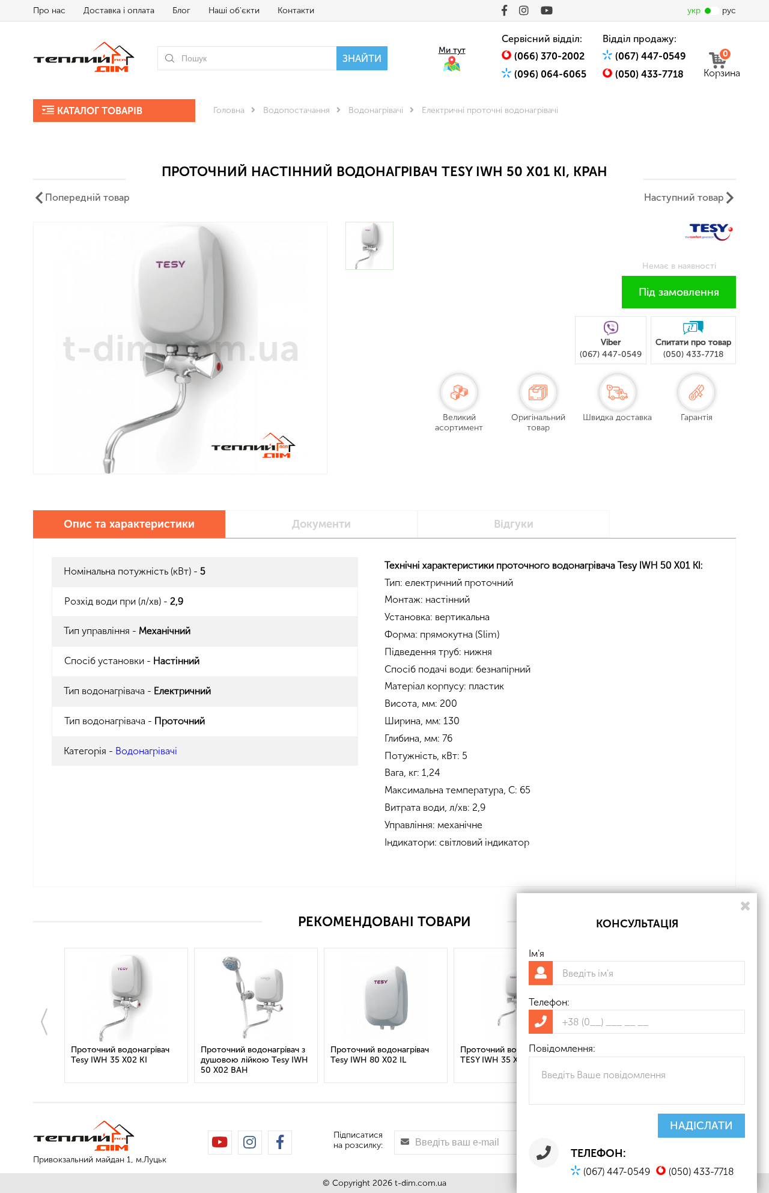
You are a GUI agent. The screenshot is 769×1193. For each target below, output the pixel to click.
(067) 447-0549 (650, 56)
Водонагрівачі (375, 110)
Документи (321, 524)
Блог (181, 10)
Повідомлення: (562, 1048)
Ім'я (536, 953)
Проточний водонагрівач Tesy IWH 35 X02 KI (120, 1055)
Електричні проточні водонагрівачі (490, 110)
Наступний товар (684, 197)
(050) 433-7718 (649, 74)
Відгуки (513, 524)
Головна (229, 110)
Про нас (49, 10)
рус (729, 10)
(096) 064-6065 (550, 74)
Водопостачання (296, 110)
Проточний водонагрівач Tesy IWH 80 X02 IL (379, 1055)
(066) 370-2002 (549, 56)
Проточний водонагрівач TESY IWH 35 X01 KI (509, 1055)
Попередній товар (87, 197)
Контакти (296, 10)
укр (694, 10)
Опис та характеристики (129, 524)
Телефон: (549, 1002)
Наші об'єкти (234, 10)
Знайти (361, 58)
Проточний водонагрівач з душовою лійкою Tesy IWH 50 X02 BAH (254, 1060)
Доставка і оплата (119, 10)
